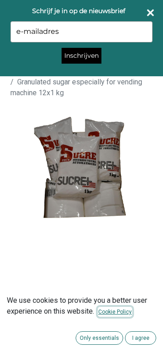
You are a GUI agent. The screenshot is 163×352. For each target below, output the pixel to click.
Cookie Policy (115, 312)
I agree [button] (140, 338)
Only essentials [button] (99, 338)
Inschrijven (81, 55)
